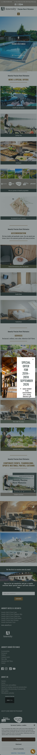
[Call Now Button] (33, 751)
